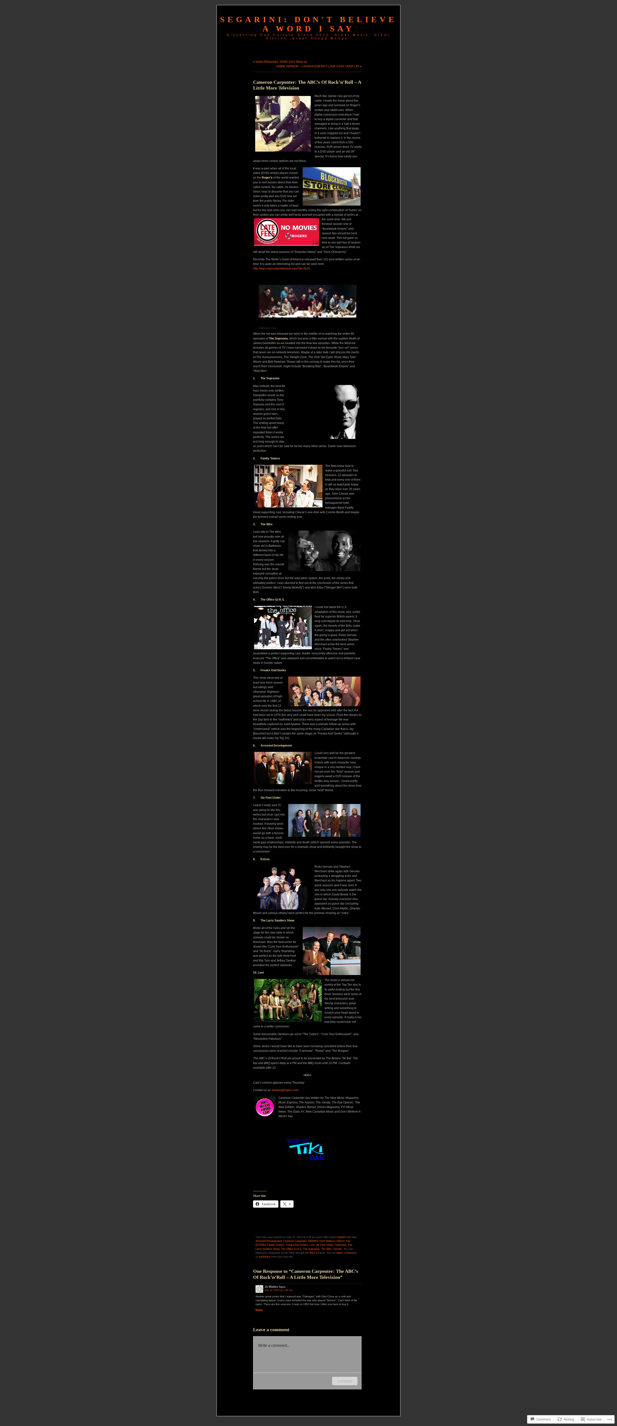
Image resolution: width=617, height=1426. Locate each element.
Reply (259, 1309)
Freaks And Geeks (297, 1244)
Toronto (337, 1248)
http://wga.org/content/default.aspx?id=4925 (281, 268)
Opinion (341, 1237)
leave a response (346, 1252)
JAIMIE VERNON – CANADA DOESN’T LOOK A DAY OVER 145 (317, 66)
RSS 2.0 (314, 1252)
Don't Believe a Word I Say (334, 1240)
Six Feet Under (324, 1244)
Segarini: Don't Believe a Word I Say (308, 24)
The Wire (326, 1248)
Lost (312, 1244)
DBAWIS (313, 1240)
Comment (344, 1381)
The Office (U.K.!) (291, 1248)
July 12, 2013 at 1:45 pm (279, 1290)
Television (340, 1244)
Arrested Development (268, 1240)
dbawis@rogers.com (285, 1090)
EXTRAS (260, 1244)
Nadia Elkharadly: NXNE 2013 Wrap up (281, 61)
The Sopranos (311, 1248)
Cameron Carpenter (294, 1240)
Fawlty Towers (275, 1244)
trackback (264, 1256)
